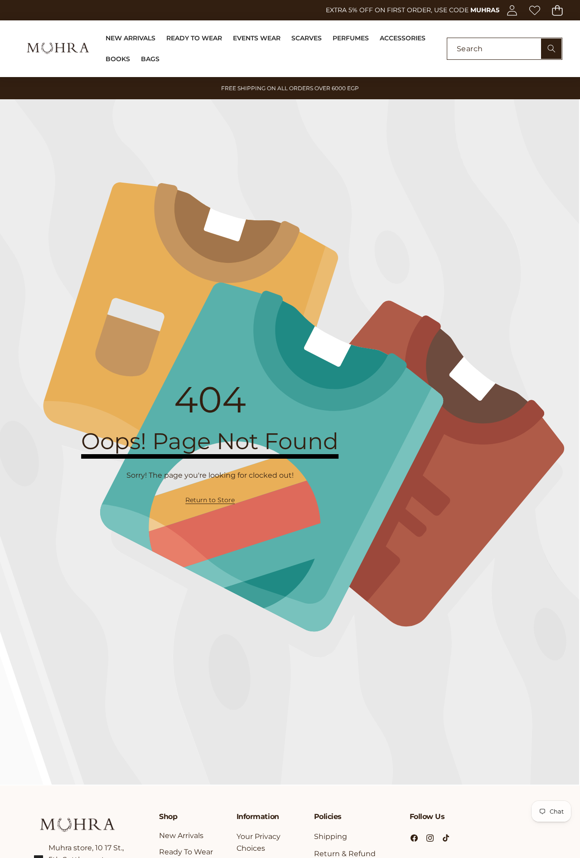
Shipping (330, 836)
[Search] (551, 49)
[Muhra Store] (58, 48)
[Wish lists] (534, 10)
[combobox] (504, 49)
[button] (557, 10)
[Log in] (512, 10)
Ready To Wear (186, 852)
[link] (210, 500)
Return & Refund (345, 853)
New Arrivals (181, 835)
